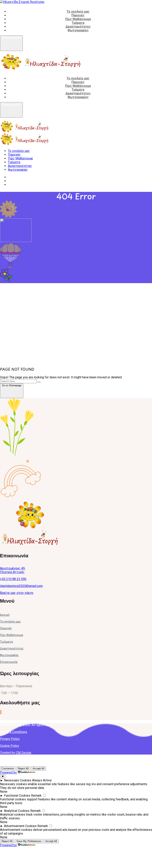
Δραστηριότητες (12, 648)
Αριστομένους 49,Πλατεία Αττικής (12, 570)
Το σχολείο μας (10, 621)
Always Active (42, 780)
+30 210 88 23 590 (13, 579)
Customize (8, 768)
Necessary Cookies (17, 780)
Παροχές (6, 628)
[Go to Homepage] (11, 396)
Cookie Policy (9, 746)
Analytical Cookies (16, 811)
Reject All (23, 768)
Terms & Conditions (13, 732)
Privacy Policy (10, 739)
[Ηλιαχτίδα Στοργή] (25, 131)
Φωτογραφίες (9, 655)
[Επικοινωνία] (11, 48)
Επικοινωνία (8, 662)
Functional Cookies (17, 795)
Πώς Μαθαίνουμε (11, 635)
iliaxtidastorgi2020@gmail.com (21, 586)
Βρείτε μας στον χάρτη (16, 593)
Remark (36, 795)
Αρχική (5, 615)
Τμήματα (6, 641)
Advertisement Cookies (20, 826)
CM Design (23, 753)
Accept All (38, 768)
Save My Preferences (28, 841)
